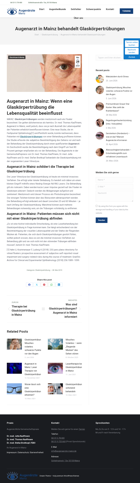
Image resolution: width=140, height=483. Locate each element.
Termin (82, 429)
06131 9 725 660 (58, 441)
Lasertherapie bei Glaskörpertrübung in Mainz (74, 367)
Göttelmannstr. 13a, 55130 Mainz (65, 461)
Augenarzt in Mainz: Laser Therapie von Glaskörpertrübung (33, 369)
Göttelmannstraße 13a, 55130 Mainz (42, 3)
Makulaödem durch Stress (117, 76)
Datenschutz (23, 452)
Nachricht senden (132, 51)
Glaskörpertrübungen (31, 136)
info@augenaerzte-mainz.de (63, 451)
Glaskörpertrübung (16, 57)
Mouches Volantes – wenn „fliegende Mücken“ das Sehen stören (74, 346)
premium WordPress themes (68, 476)
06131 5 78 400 (16, 3)
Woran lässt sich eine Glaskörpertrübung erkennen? (33, 389)
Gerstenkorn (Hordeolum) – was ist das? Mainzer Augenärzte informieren (118, 136)
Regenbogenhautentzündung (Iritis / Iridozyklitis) (119, 122)
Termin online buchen (132, 43)
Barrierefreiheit (36, 452)
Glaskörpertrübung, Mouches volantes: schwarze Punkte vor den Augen (34, 346)
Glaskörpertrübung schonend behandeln (74, 388)
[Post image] (14, 344)
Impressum (12, 452)
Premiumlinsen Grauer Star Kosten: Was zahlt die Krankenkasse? (117, 107)
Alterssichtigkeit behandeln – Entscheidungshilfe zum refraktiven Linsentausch (118, 153)
